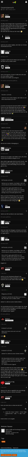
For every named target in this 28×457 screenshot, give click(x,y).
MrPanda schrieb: (7, 180)
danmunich (8, 432)
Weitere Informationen (6, 455)
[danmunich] (3, 432)
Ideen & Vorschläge (10, 434)
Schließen (14, 455)
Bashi (3, 9)
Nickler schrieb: (6, 95)
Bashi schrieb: (5, 128)
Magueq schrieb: (6, 294)
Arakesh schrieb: (6, 328)
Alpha (3, 441)
